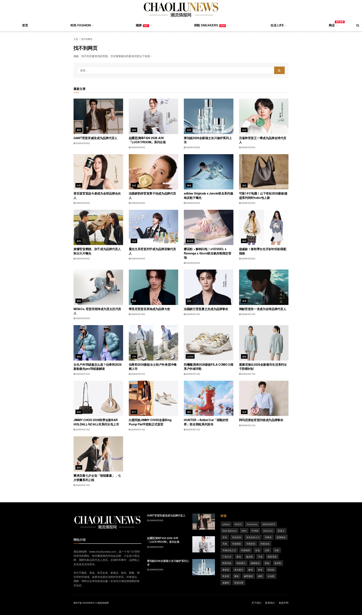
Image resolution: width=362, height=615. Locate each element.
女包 (257, 550)
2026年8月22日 (248, 258)
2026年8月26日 (82, 143)
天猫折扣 (250, 543)
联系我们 (270, 602)
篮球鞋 (278, 562)
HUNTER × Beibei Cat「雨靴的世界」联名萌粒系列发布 (206, 422)
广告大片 (227, 556)
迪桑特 (225, 582)
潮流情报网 (103, 602)
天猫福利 (245, 550)
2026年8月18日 (137, 314)
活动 (134, 240)
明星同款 (227, 562)
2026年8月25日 (248, 147)
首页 (25, 25)
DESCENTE (268, 524)
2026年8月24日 (82, 258)
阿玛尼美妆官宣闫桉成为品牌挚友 (261, 420)
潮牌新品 (255, 562)
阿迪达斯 (238, 582)
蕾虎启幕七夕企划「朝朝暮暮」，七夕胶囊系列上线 (97, 477)
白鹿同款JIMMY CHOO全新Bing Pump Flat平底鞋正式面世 (150, 422)
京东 (224, 537)
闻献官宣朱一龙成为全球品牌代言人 (262, 309)
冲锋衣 (268, 537)
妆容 (189, 129)
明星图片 (241, 562)
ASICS (238, 524)
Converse (252, 524)
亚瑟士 (281, 530)
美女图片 (238, 569)
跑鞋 (260, 575)
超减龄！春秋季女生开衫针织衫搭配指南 (262, 251)
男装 (267, 562)
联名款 (271, 569)
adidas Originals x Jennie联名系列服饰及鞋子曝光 (208, 195)
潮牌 (142, 25)
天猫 (224, 543)
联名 (260, 569)
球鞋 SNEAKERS (209, 25)
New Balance (229, 530)
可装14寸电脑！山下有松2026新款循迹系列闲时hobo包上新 (263, 195)
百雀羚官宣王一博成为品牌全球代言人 (262, 140)
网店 (333, 24)
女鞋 (277, 550)
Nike (244, 530)
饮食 (79, 185)
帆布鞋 (190, 240)
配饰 (134, 300)
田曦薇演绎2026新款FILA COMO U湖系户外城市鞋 (208, 366)
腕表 (236, 575)
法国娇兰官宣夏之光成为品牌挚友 (206, 309)
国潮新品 (281, 537)
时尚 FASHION (81, 25)
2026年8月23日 (193, 262)
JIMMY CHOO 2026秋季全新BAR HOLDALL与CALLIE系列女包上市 (96, 422)
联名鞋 (225, 575)
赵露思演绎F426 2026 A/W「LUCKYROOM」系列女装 (147, 140)
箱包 (244, 185)
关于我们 (256, 602)
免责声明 (283, 602)
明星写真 (272, 556)
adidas (226, 524)
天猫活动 (264, 543)
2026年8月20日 (82, 318)
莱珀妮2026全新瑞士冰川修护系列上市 (208, 140)
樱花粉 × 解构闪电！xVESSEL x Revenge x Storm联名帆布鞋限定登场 (207, 253)
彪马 (239, 556)
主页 (76, 39)
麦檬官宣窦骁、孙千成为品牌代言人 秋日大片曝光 (97, 251)
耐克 (250, 569)
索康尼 (225, 569)
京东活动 (236, 537)
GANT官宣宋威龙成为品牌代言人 (95, 138)
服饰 (79, 129)
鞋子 (134, 411)
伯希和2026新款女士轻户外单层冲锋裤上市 (153, 366)
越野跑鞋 (248, 575)
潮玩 (189, 411)
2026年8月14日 (248, 425)
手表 (260, 556)
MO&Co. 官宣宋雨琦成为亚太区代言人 (97, 311)
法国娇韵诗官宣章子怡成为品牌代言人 (152, 195)
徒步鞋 (249, 556)
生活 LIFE (277, 25)
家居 (244, 300)
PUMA (255, 530)
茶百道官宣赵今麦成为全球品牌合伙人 (97, 195)
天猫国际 (236, 543)
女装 (267, 550)
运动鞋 (190, 356)
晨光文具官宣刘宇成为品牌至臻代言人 (152, 251)
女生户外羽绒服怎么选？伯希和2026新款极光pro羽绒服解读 (97, 366)
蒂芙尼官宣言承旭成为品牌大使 (149, 309)
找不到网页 (86, 39)
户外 (134, 356)
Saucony (268, 530)
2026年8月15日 (248, 373)
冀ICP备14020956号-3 (85, 602)
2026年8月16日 (82, 373)
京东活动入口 (253, 537)
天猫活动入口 (229, 550)
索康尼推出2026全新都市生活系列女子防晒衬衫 (263, 366)
